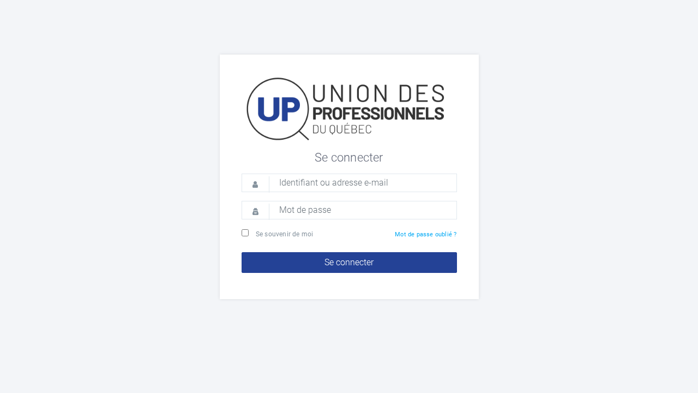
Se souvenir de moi (285, 234)
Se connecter (349, 262)
